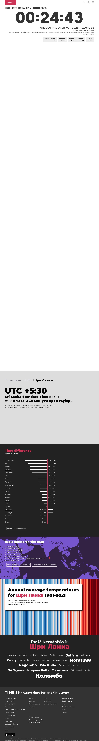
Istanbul (8, 494)
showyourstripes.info (18, 604)
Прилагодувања (67, 698)
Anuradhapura (11, 655)
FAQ (63, 704)
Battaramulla (23, 655)
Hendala (60, 655)
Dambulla (44, 655)
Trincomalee (60, 670)
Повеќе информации (39, 32)
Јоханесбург (9, 485)
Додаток (32, 701)
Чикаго (7, 463)
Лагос (7, 479)
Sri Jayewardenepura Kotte (28, 670)
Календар (8, 721)
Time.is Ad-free (67, 701)
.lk (25, 556)
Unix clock (47, 701)
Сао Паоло (9, 473)
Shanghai (8, 509)
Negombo (28, 665)
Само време (9, 712)
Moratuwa (81, 660)
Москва (7, 500)
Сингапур (8, 513)
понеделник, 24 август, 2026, (66, 27)
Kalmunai (85, 655)
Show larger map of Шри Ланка (18, 565)
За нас (64, 710)
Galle (52, 655)
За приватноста (34, 723)
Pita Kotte (48, 665)
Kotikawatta (45, 660)
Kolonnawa (35, 660)
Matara (65, 660)
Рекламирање (34, 717)
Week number (10, 727)
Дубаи (7, 504)
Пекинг (81, 39)
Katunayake (24, 660)
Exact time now (10, 698)
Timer (7, 718)
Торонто (8, 469)
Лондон (62, 39)
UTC (6, 476)
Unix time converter (51, 704)
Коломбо (19, 550)
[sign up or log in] (88, 3)
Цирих (7, 491)
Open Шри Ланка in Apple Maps (44, 565)
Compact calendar (11, 724)
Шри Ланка (49, 646)
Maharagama (56, 660)
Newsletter (32, 707)
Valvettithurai (76, 670)
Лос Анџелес (50, 39)
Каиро (7, 497)
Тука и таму (9, 701)
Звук (6, 730)
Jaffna (72, 655)
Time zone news (34, 704)
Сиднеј (7, 522)
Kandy (11, 660)
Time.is (10, 2)
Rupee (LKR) (17, 552)
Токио (90, 39)
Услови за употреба (36, 720)
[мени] (93, 2)
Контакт (64, 712)
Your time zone (10, 704)
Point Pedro (64, 665)
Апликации (33, 698)
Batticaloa (34, 655)
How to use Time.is (68, 707)
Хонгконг (8, 516)
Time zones (9, 707)
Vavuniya (87, 670)
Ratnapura (76, 665)
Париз (71, 39)
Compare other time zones (16, 528)
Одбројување (10, 715)
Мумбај (7, 507)
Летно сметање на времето (15, 710)
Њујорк (7, 466)
